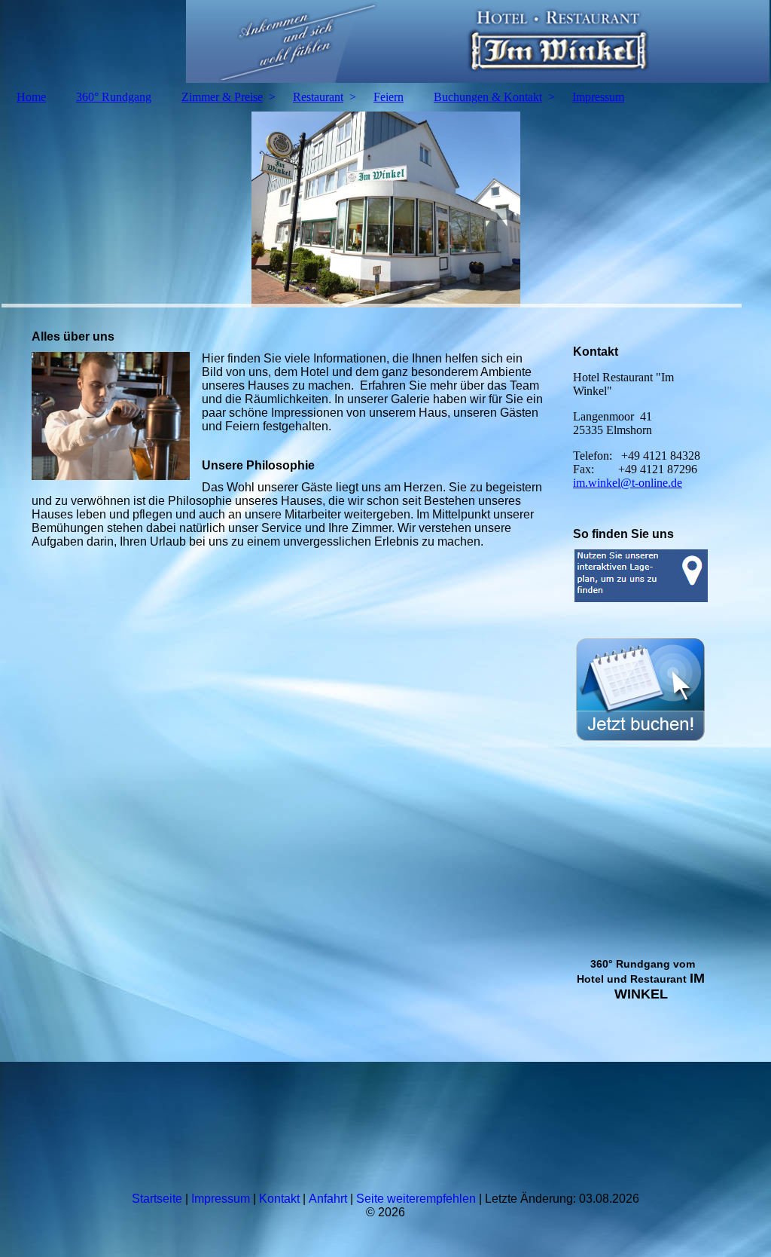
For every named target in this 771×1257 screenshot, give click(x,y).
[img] (385, 41)
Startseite (157, 1198)
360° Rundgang (113, 96)
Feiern (388, 96)
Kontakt (281, 1198)
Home (31, 96)
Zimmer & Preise (222, 96)
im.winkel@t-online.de (627, 482)
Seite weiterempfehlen (416, 1198)
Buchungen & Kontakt (488, 96)
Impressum (598, 96)
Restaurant (318, 96)
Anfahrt (329, 1198)
